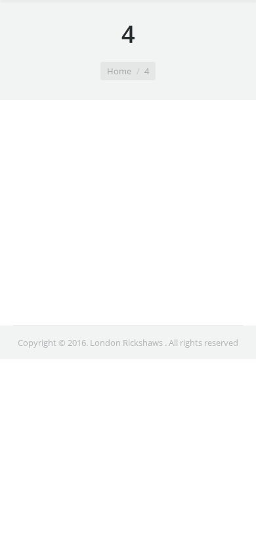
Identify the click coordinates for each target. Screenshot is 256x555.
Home (119, 71)
